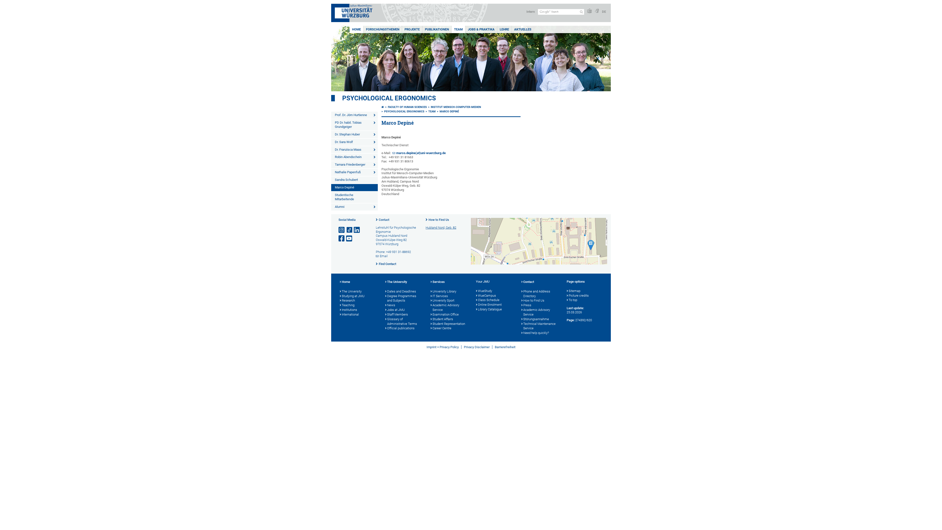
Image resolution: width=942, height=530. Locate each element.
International (350, 314)
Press (527, 305)
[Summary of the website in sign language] (597, 11)
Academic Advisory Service (445, 307)
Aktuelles (522, 29)
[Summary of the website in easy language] (589, 11)
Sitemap (574, 291)
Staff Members (397, 314)
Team (458, 29)
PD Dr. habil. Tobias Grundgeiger (348, 125)
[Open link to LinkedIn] (357, 230)
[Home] (382, 107)
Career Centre (441, 328)
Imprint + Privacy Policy (443, 347)
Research (348, 300)
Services (438, 282)
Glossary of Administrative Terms (402, 321)
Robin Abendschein (348, 157)
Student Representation (448, 324)
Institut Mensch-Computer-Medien (456, 107)
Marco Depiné (344, 187)
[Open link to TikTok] (349, 230)
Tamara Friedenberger (350, 164)
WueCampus (487, 295)
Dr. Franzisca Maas (348, 149)
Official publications (401, 328)
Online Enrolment (490, 304)
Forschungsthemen (382, 29)
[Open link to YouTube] (349, 238)
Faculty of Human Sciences (407, 107)
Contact (384, 220)
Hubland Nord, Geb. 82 (441, 227)
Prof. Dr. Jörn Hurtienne (351, 115)
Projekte (412, 29)
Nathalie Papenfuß (348, 172)
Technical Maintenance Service (539, 326)
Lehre (504, 29)
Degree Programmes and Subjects (401, 298)
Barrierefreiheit (505, 347)
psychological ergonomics (389, 98)
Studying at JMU (353, 296)
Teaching (348, 305)
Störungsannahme (536, 319)
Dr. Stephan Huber (347, 134)
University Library (444, 291)
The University (352, 291)
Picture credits (579, 295)
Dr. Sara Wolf (344, 142)
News (391, 305)
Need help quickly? (536, 333)
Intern (530, 11)
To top (573, 300)
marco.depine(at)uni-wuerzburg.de (421, 153)
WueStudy (485, 291)
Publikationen (437, 29)
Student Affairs (442, 319)
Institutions (349, 310)
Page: (571, 320)
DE (604, 11)
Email (384, 256)
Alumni (339, 207)
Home (356, 29)
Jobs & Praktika (481, 29)
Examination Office (445, 314)
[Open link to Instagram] (342, 230)
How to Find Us (439, 220)
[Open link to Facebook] (342, 238)
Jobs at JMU (396, 310)
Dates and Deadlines (401, 291)
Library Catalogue (490, 309)
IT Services (440, 296)
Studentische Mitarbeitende (344, 197)
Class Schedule (488, 300)
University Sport (443, 300)
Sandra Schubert (346, 180)
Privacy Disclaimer (477, 347)
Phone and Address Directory (536, 294)
